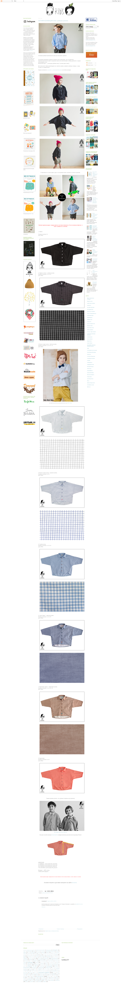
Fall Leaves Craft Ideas (95, 282)
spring (26, 981)
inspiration (37, 979)
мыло (46, 959)
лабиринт (25, 958)
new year (32, 980)
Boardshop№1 (55, 834)
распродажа (49, 966)
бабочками (59, 69)
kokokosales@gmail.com (90, 40)
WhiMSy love (89, 319)
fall (30, 977)
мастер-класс (46, 958)
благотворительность (50, 951)
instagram (43, 979)
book (33, 976)
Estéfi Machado (90, 315)
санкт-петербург (47, 968)
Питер (33, 963)
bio (30, 976)
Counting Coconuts (91, 358)
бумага (24, 952)
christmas (49, 976)
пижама (28, 963)
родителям (40, 967)
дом (37, 954)
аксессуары (29, 951)
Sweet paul (89, 376)
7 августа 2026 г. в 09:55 (51, 901)
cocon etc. (89, 321)
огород (24, 962)
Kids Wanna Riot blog (91, 352)
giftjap (57, 977)
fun (48, 977)
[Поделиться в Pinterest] (53, 891)
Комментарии (90, 65)
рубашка (46, 892)
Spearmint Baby (90, 372)
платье (42, 963)
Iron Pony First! (90, 378)
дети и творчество (91, 323)
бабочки (38, 951)
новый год (35, 960)
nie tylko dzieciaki (90, 307)
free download (43, 977)
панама (50, 962)
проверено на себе (32, 966)
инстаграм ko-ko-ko (30, 956)
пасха (24, 963)
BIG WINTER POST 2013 (95, 259)
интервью (37, 956)
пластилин (37, 963)
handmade (30, 979)
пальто (46, 962)
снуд (38, 969)
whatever (89, 354)
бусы (29, 952)
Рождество (48, 967)
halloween (25, 979)
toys (35, 981)
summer (31, 981)
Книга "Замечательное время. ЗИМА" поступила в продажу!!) (95, 216)
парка (57, 962)
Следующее (41, 928)
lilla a (88, 380)
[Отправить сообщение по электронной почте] (45, 891)
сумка (54, 969)
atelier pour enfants (91, 303)
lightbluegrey (89, 317)
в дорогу (32, 952)
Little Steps (69, 402)
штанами (54, 69)
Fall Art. (94, 185)
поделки (36, 964)
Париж (54, 962)
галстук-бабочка (30, 953)
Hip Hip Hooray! (90, 366)
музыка (35, 959)
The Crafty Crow (90, 327)
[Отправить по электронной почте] (47, 891)
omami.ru (89, 305)
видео (48, 952)
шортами (50, 69)
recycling (51, 980)
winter (44, 981)
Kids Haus (89, 368)
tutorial (39, 981)
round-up (57, 980)
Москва (30, 959)
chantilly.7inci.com (79, 904)
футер (36, 972)
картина (53, 956)
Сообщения (89, 62)
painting (40, 980)
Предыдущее (79, 928)
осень (37, 962)
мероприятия (54, 958)
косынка (41, 957)
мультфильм (40, 959)
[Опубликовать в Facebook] (51, 891)
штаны (32, 975)
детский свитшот (55, 953)
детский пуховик (48, 953)
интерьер (43, 956)
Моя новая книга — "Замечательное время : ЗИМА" (95, 173)
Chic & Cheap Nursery (91, 313)
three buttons (90, 339)
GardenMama (90, 370)
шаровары (48, 973)
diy (24, 977)
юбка (37, 975)
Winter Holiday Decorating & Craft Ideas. (95, 251)
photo (48, 980)
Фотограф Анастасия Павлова (60, 832)
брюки (57, 951)
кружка (45, 957)
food (39, 977)
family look (35, 977)
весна (43, 952)
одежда (43, 892)
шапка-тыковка (42, 973)
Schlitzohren (89, 362)
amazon (54, 975)
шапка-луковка (35, 973)
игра (24, 956)
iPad (56, 979)
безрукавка (43, 951)
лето (34, 958)
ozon (36, 980)
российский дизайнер (27, 968)
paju (88, 348)
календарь (49, 956)
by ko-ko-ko (50, 892)
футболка (31, 972)
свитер (53, 968)
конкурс (36, 957)
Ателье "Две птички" (91, 331)
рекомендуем (26, 967)
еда (40, 954)
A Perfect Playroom (91, 356)
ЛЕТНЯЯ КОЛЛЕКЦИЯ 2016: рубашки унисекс (53, 20)
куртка (50, 957)
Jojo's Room (89, 343)
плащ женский (51, 963)
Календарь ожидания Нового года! (95, 226)
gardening (53, 977)
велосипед (38, 952)
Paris (44, 980)
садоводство (40, 968)
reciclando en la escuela (92, 350)
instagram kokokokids (50, 979)
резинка (56, 966)
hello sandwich (90, 329)
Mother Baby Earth (91, 382)
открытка (42, 962)
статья (50, 969)
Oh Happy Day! (90, 309)
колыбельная (31, 957)
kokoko (28, 980)
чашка (54, 972)
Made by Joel (89, 301)
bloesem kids (90, 325)
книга (24, 957)
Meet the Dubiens (90, 374)
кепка (57, 956)
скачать (30, 969)
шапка (29, 973)
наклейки (50, 959)
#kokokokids (55, 950)
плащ (47, 963)
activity (46, 975)
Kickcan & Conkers (91, 311)
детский (43, 953)
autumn (26, 976)
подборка (29, 964)
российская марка (55, 967)
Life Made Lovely (90, 384)
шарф (53, 973)
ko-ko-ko (74, 882)
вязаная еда (53, 952)
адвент (24, 951)
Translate (95, 27)
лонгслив (39, 958)
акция (34, 951)
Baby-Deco (89, 341)
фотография (25, 972)
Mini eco (88, 386)
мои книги (25, 959)
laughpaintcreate (90, 364)
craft (56, 976)
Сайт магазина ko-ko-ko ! (95, 271)
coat (53, 976)
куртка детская (55, 957)
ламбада (30, 958)
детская (39, 953)
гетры (35, 953)
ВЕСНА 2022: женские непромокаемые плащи (95, 238)
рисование (34, 967)
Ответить (43, 907)
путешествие (42, 966)
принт (24, 966)
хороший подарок (43, 972)
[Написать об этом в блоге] (49, 891)
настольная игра (56, 959)
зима (56, 954)
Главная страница (60, 928)
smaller (88, 360)
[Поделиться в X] (50, 891)
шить (57, 973)
